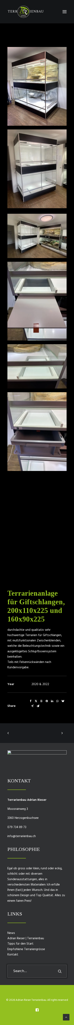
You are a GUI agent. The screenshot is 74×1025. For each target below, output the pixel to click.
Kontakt (12, 954)
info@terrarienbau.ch (21, 836)
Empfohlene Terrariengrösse (26, 949)
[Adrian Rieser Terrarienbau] (25, 12)
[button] (64, 11)
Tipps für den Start (20, 943)
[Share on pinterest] (46, 701)
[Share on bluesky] (62, 701)
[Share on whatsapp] (57, 701)
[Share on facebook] (30, 701)
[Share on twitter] (36, 701)
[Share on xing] (32, 706)
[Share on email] (37, 706)
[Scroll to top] (66, 1017)
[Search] (37, 971)
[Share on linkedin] (52, 701)
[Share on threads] (41, 701)
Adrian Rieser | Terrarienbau (25, 938)
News (11, 933)
